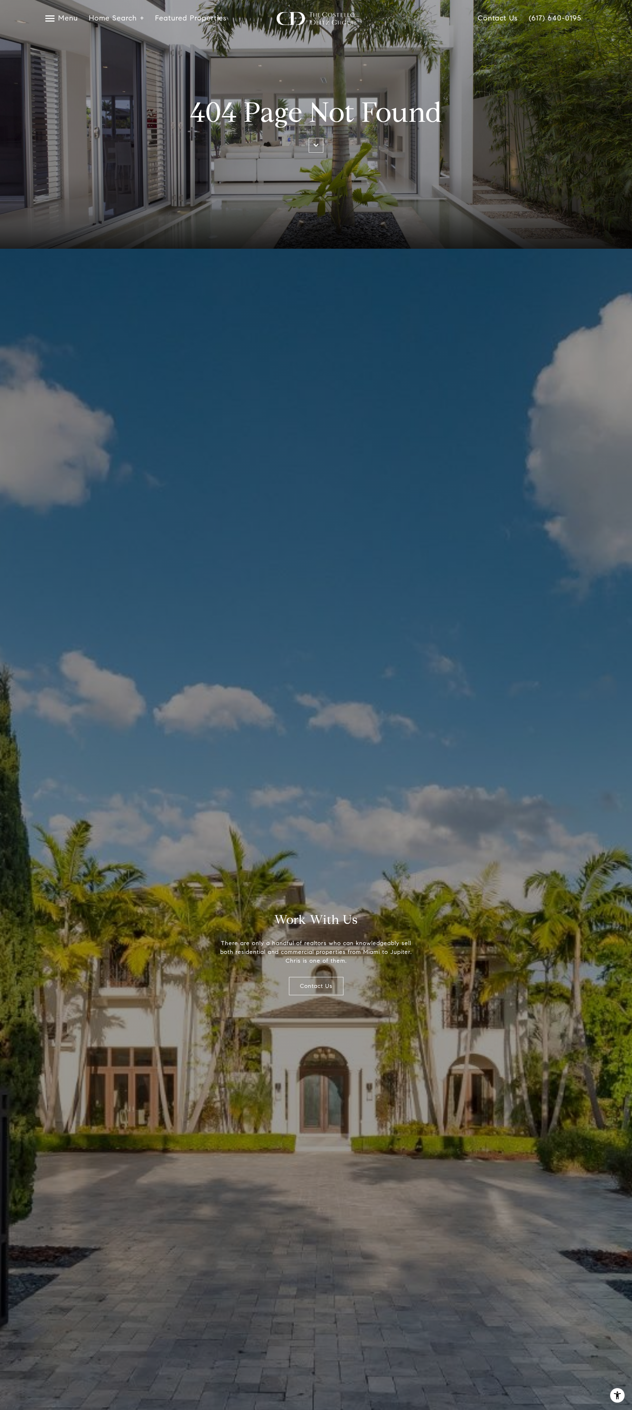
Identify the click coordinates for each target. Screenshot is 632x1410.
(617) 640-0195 (555, 18)
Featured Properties (188, 18)
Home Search (113, 18)
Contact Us (498, 18)
